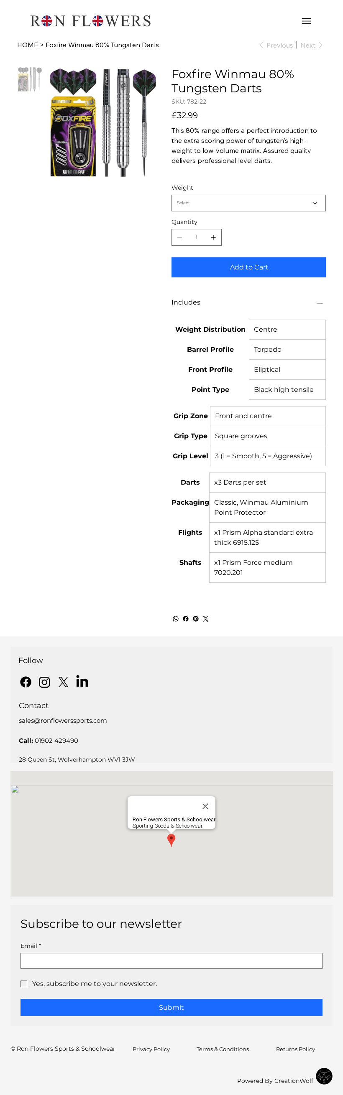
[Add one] (213, 237)
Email (30, 946)
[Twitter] (206, 619)
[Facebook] (186, 619)
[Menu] (306, 21)
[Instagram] (44, 682)
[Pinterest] (196, 619)
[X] (63, 682)
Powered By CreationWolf (275, 1081)
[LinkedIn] (82, 682)
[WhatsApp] (176, 619)
